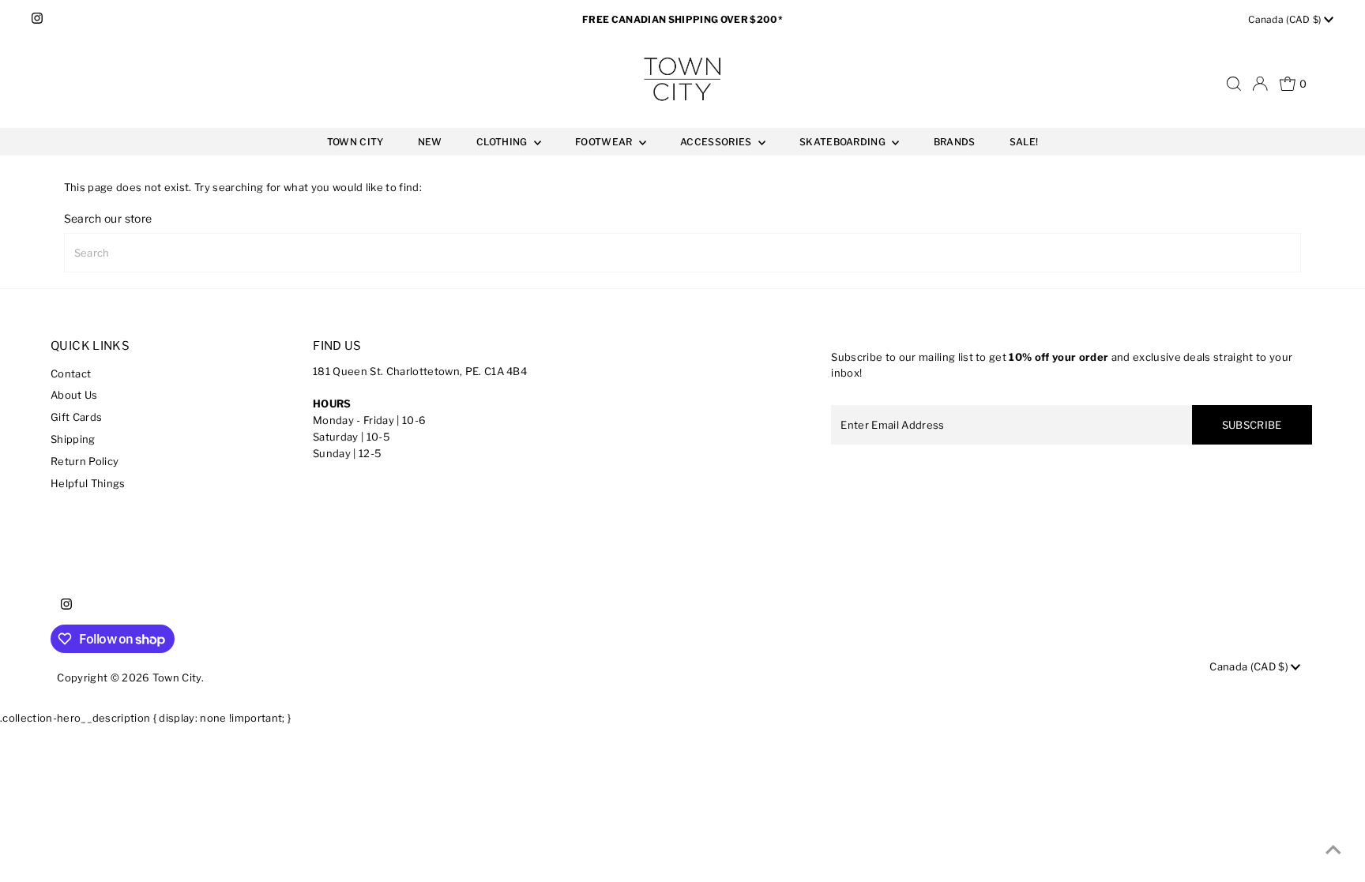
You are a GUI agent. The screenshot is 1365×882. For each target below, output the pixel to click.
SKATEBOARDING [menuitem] (843, 142)
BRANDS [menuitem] (955, 142)
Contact (71, 373)
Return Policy (84, 461)
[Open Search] (1234, 84)
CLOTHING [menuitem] (503, 142)
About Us (74, 394)
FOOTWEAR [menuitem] (605, 142)
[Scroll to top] (1333, 850)
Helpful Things (88, 483)
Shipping (73, 439)
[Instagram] (37, 20)
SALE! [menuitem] (1024, 142)
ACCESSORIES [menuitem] (717, 142)
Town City (176, 677)
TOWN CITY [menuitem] (355, 142)
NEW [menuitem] (430, 142)
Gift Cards (76, 417)
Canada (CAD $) (1286, 19)
